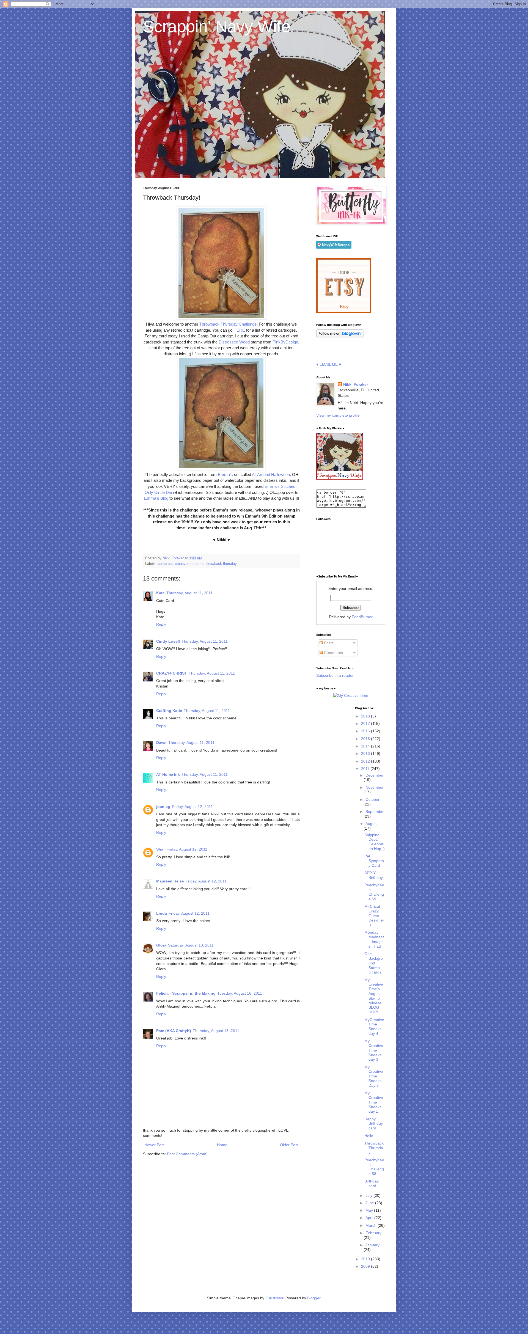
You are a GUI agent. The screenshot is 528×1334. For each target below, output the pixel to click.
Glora (161, 945)
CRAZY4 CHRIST (171, 673)
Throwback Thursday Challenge (228, 324)
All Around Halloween (271, 474)
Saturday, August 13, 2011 (191, 945)
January (372, 1245)
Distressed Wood (234, 342)
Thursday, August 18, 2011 (216, 1030)
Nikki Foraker (355, 384)
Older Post (289, 1145)
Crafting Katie (169, 710)
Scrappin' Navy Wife (216, 26)
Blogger (313, 1298)
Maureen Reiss (170, 881)
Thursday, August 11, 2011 (189, 593)
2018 (366, 716)
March (371, 1225)
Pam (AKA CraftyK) (173, 1030)
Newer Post (154, 1145)
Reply (161, 624)
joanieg (163, 806)
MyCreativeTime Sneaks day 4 (374, 1026)
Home (222, 1145)
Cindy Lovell (168, 641)
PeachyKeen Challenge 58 (374, 1167)
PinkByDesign (285, 342)
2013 (366, 753)
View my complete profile (338, 415)
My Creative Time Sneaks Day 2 (373, 1076)
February (373, 1233)
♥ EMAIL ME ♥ (328, 364)
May (369, 1210)
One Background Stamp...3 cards (373, 962)
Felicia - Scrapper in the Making (186, 993)
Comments (333, 652)
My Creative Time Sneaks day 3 (373, 1050)
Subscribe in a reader (335, 675)
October (372, 799)
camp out (165, 564)
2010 (366, 1259)
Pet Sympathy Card (374, 861)
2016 (366, 731)
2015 (366, 738)
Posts (328, 643)
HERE (239, 330)
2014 (366, 746)
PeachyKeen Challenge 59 (374, 892)
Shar (160, 849)
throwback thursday (221, 564)
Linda (161, 913)
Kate (160, 593)
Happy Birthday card (373, 1124)
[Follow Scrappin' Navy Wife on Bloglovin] (340, 336)
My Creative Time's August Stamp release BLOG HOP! (373, 996)
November (374, 787)
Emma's (225, 474)
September (375, 811)
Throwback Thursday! (374, 1148)
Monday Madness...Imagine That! (374, 939)
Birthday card (371, 1183)
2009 (366, 1266)
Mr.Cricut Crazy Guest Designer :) (374, 915)
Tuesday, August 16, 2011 (239, 993)
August (371, 823)
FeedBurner (362, 617)
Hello (368, 1136)
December (374, 775)
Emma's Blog (156, 498)
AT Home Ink (168, 774)
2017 (366, 723)
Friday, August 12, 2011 (192, 806)
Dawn (161, 742)
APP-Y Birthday (373, 875)
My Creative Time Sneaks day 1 (373, 1102)
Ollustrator (274, 1298)
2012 (366, 761)
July (369, 1195)
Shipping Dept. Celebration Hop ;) (374, 842)
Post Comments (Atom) (187, 1154)
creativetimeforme (189, 564)
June (370, 1203)
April (369, 1217)
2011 (365, 768)
